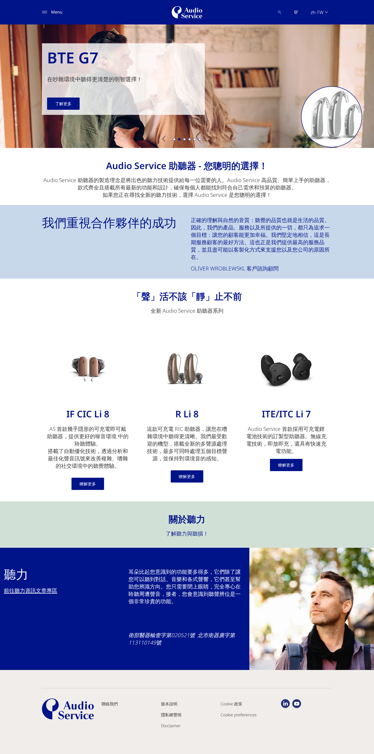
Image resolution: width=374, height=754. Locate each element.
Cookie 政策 (231, 704)
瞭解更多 (88, 484)
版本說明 (169, 704)
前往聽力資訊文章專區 (30, 590)
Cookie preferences (239, 715)
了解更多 (63, 103)
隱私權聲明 (171, 715)
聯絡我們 (110, 704)
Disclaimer (171, 726)
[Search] (280, 12)
